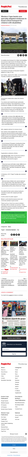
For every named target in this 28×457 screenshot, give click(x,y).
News (9, 226)
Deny (14, 448)
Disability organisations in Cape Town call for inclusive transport (23, 251)
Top (18, 229)
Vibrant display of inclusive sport (12, 249)
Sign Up (14, 354)
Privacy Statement (16, 455)
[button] (26, 434)
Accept (14, 445)
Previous (4, 278)
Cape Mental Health (5, 155)
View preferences (14, 452)
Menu (3, 11)
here (5, 216)
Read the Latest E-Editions (14, 338)
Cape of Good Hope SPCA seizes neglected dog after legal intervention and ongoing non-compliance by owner (7, 283)
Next (24, 278)
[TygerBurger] (6, 269)
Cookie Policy (10, 455)
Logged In (10, 295)
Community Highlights (11, 229)
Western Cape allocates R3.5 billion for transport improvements (5, 252)
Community (22, 11)
